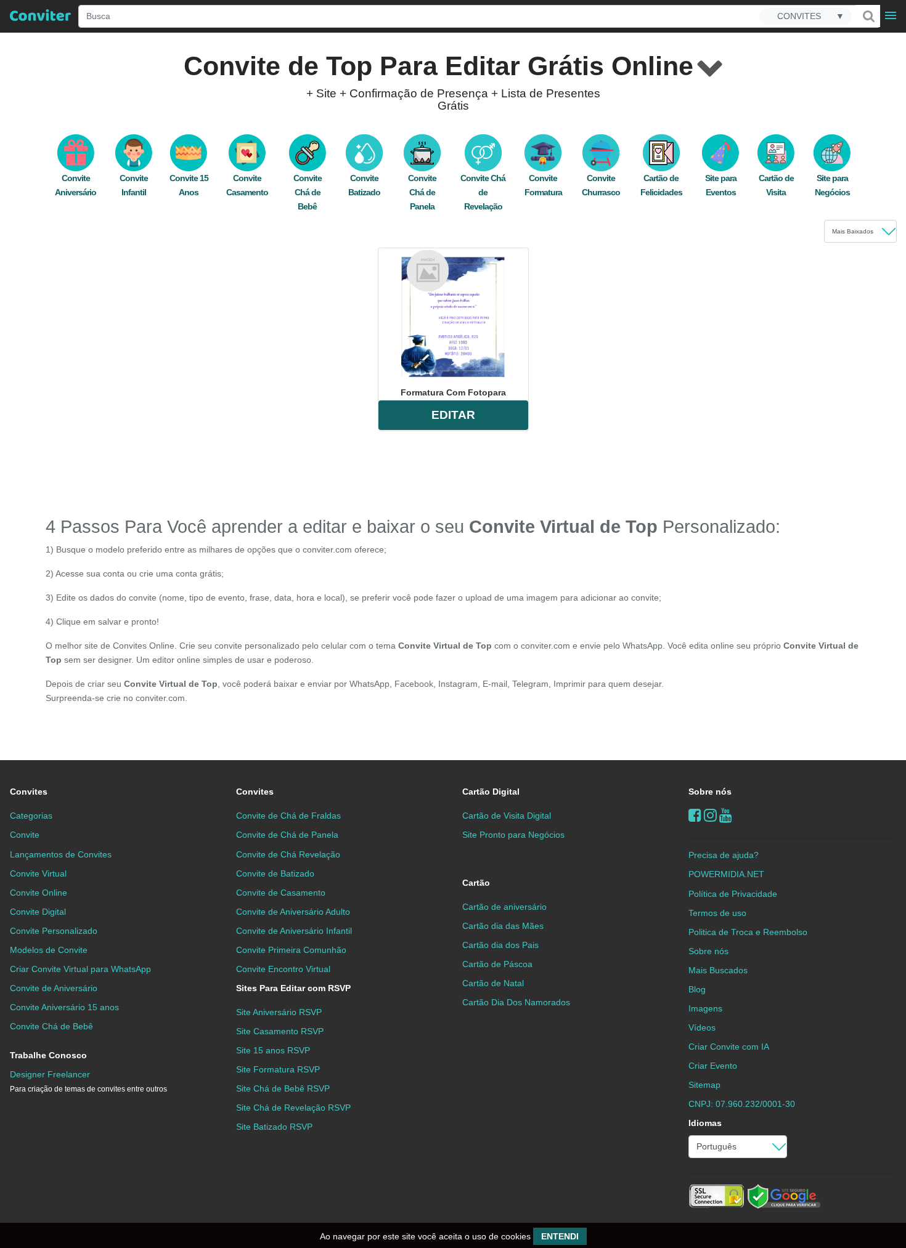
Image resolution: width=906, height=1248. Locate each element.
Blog (697, 989)
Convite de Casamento (280, 893)
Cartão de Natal (493, 983)
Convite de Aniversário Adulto (293, 912)
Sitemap (704, 1085)
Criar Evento (712, 1066)
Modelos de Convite (49, 950)
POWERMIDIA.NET (726, 874)
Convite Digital (38, 912)
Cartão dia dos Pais (500, 945)
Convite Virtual (38, 873)
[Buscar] (867, 16)
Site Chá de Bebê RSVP (283, 1088)
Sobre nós (710, 791)
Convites (28, 791)
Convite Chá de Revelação (482, 192)
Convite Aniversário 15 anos (64, 1007)
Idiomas (705, 1123)
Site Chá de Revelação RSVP (293, 1107)
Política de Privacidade (732, 894)
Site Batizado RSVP (274, 1127)
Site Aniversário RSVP (279, 1012)
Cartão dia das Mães (503, 926)
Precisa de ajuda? (723, 855)
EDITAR (453, 414)
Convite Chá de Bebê (307, 192)
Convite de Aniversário (53, 988)
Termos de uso (717, 913)
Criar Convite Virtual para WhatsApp (80, 969)
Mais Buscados (718, 970)
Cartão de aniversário (504, 907)
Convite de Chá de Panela (287, 835)
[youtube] (725, 815)
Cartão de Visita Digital (506, 816)
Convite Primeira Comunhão (291, 950)
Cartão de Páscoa (497, 964)
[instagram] (710, 815)
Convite (24, 835)
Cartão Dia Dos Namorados (516, 1002)
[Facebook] (694, 815)
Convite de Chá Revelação (288, 854)
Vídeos (702, 1027)
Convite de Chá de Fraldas (288, 816)
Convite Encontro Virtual (283, 969)
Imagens (705, 1008)
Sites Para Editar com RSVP (293, 988)
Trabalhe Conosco (48, 1055)
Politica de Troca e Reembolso (747, 932)
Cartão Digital (491, 791)
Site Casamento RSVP (280, 1031)
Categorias (31, 816)
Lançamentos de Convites (61, 854)
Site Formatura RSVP (278, 1069)
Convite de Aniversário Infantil (294, 931)
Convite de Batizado (275, 873)
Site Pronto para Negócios (513, 835)
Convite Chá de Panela (422, 192)
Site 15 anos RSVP (273, 1050)
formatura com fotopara (453, 392)
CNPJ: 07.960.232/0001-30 (741, 1104)
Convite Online (38, 893)
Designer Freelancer (88, 1081)
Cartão (476, 883)
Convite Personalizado (53, 931)
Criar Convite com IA (728, 1046)
